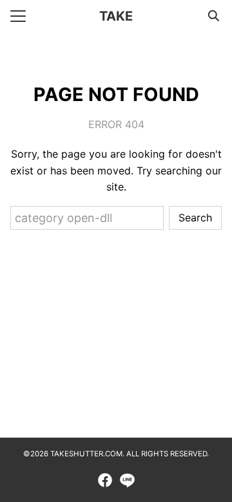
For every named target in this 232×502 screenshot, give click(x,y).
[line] (127, 480)
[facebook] (105, 480)
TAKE (116, 16)
